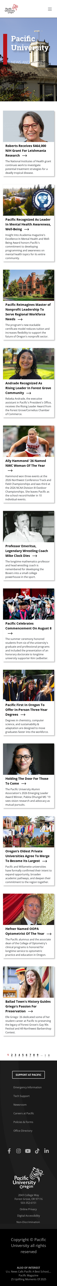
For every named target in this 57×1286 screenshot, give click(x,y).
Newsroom (20, 1104)
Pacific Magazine (28, 1275)
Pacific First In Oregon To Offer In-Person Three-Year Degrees (26, 710)
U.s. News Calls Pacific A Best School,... (28, 1271)
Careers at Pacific (23, 1113)
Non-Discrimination (28, 1222)
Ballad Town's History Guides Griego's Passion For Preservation (28, 1006)
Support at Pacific (28, 1075)
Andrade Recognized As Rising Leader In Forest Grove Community (28, 388)
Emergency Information (27, 1087)
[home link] (28, 1178)
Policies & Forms (23, 1122)
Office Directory (22, 1130)
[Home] (11, 8)
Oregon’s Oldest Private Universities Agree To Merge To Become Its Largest (27, 856)
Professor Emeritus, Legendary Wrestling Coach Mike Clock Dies (26, 551)
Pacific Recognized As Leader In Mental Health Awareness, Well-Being (28, 224)
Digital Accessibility (28, 1215)
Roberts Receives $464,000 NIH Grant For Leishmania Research (25, 151)
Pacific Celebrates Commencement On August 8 (28, 625)
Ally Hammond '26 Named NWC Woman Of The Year (25, 463)
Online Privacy (28, 1209)
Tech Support (21, 1096)
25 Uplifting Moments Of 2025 (28, 1279)
